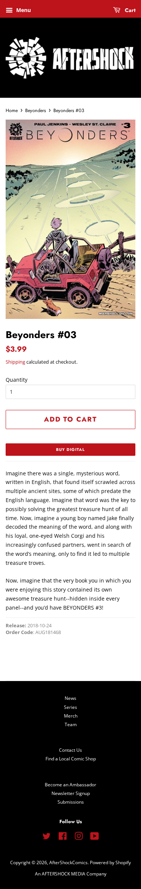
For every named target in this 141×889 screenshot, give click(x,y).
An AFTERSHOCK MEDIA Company (70, 874)
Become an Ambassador (70, 784)
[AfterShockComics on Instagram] (78, 837)
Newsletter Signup (71, 793)
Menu (23, 10)
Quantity (16, 379)
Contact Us (70, 750)
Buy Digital (70, 449)
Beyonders (35, 110)
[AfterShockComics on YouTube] (94, 837)
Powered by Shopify (110, 862)
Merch (70, 716)
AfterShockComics (68, 862)
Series (70, 707)
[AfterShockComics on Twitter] (46, 837)
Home (12, 110)
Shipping (15, 361)
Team (71, 724)
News (70, 698)
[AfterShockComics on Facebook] (62, 837)
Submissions (71, 802)
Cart (129, 10)
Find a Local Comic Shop (70, 758)
